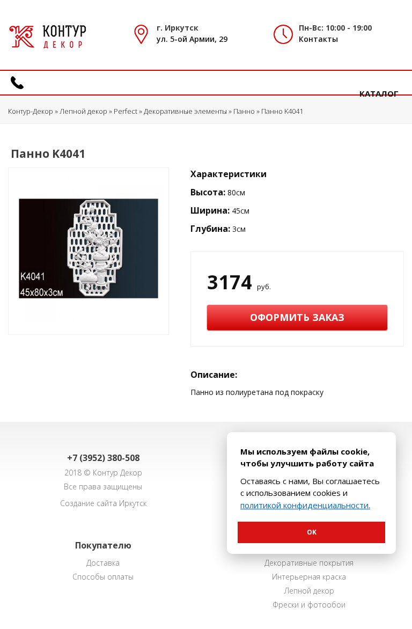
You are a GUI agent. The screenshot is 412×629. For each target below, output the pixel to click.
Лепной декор (309, 591)
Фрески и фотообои (309, 604)
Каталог (379, 93)
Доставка (103, 563)
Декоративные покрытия (309, 563)
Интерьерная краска (309, 577)
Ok (312, 532)
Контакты (318, 39)
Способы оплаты (103, 577)
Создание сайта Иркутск (103, 503)
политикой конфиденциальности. (305, 505)
